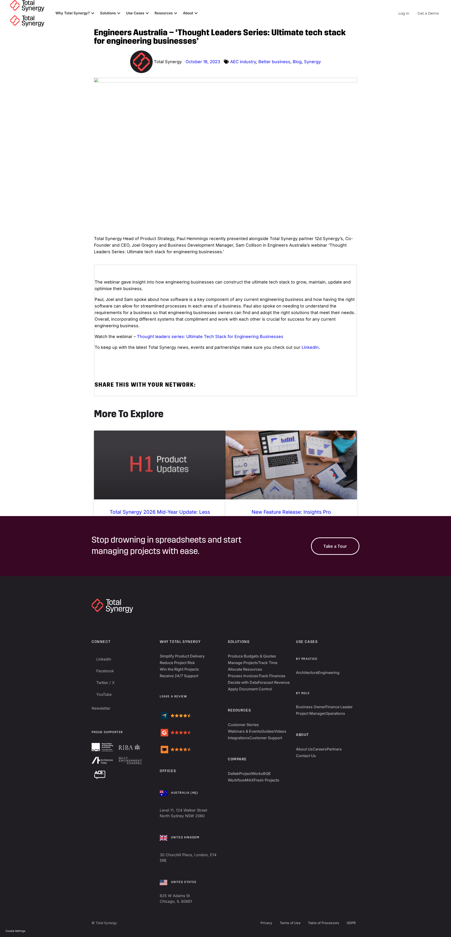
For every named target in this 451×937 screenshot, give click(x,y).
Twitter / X (105, 682)
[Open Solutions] (119, 13)
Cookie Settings (15, 931)
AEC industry (243, 61)
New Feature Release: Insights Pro (291, 512)
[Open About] (196, 13)
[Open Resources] (175, 13)
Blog (297, 61)
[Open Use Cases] (147, 13)
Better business (274, 61)
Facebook (105, 671)
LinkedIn (310, 347)
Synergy (312, 61)
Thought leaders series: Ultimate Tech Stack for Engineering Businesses (210, 336)
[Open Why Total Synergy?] (92, 13)
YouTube (104, 694)
